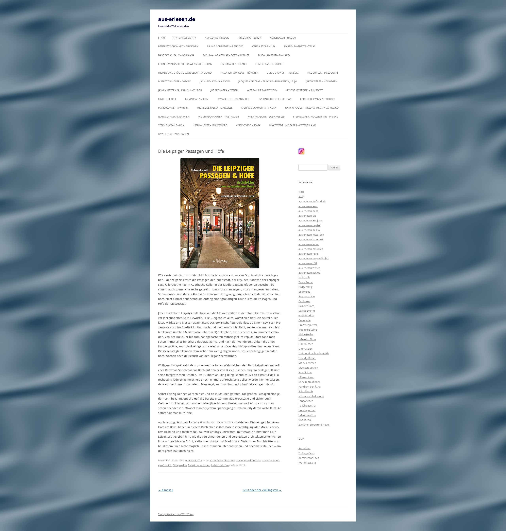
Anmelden (304, 448)
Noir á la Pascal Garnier (173, 116)
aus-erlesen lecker (308, 244)
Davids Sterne (306, 310)
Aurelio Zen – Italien (283, 37)
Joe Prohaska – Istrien (224, 90)
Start (161, 37)
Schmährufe (305, 391)
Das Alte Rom (306, 306)
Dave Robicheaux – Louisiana (176, 55)
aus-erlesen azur (308, 206)
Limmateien (305, 348)
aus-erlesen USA (307, 263)
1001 (301, 192)
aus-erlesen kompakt (248, 460)
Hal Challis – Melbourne (323, 72)
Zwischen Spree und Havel (313, 424)
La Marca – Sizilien (196, 99)
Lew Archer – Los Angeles (233, 99)
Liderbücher (305, 344)
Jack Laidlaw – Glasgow (215, 81)
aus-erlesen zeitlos (309, 272)
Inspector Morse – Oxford (174, 81)
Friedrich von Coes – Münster (239, 72)
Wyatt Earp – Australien (173, 134)
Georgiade (304, 320)
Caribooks (304, 301)
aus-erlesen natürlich (310, 249)
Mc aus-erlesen (307, 363)
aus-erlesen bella (308, 211)
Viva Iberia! (304, 420)
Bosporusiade (306, 296)
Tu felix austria (306, 405)
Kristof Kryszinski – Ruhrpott (304, 90)
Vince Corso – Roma (248, 125)
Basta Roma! (305, 282)
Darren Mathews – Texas (299, 46)
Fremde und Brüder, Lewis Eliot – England (185, 72)
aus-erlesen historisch (222, 460)
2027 (301, 196)
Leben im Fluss (307, 339)
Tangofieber (305, 401)
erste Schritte (306, 315)
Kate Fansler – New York (262, 90)
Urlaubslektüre (220, 465)
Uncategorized (306, 410)
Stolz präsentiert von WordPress (176, 514)
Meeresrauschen (308, 367)
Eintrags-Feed (306, 453)
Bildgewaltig (180, 465)
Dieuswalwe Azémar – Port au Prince (226, 55)
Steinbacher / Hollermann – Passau (315, 116)
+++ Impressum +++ (184, 37)
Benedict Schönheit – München (178, 46)
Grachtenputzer (307, 325)
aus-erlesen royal (308, 253)
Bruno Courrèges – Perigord (225, 46)
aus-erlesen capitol (309, 225)
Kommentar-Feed (308, 458)
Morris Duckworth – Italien (259, 107)
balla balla (304, 277)
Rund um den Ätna (309, 386)
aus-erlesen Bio (307, 215)
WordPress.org (307, 462)
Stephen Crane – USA (171, 125)
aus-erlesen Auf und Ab (312, 201)
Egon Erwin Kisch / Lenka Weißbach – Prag (185, 64)
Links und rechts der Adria (313, 353)
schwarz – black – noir (311, 396)
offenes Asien (306, 377)
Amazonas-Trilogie (217, 37)
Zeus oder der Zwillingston (262, 490)
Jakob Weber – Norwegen (321, 81)
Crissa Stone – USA (264, 46)
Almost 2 (165, 490)
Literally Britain (307, 358)
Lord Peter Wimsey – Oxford (317, 99)
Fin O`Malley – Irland (234, 64)
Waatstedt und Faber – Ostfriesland (292, 125)
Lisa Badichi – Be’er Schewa (275, 99)
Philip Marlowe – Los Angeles (265, 116)
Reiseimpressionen (199, 465)
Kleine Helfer (305, 334)
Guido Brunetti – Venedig (283, 72)
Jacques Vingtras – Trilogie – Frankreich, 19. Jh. (267, 81)
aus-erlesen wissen (309, 268)
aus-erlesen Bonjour (310, 220)
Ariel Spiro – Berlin (249, 37)
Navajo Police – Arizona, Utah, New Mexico (312, 107)
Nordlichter (305, 372)
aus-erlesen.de (176, 19)
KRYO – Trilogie (167, 99)
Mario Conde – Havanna (173, 107)
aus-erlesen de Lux (309, 230)
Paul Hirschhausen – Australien (218, 116)
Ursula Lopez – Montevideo (210, 125)
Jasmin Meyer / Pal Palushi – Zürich (180, 90)
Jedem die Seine (307, 329)
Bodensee (304, 291)
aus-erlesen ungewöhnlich (313, 258)
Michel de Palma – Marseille (215, 107)
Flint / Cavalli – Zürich (269, 64)
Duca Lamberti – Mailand (274, 55)
